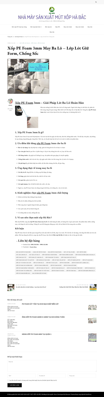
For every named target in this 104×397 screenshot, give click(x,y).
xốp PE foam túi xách (58, 270)
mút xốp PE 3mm (81, 252)
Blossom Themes (70, 394)
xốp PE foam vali (71, 270)
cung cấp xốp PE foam (39, 252)
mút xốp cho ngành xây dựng (13, 340)
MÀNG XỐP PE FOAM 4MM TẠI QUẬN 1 (36, 334)
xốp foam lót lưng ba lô (36, 257)
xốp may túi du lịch (51, 262)
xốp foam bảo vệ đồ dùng (49, 254)
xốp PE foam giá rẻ (56, 265)
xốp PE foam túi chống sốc (24, 270)
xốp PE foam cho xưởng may (24, 265)
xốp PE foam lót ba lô (42, 268)
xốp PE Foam (43, 143)
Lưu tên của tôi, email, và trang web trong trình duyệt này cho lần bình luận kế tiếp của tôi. (33, 380)
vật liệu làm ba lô (21, 254)
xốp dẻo (9, 326)
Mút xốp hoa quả (12, 342)
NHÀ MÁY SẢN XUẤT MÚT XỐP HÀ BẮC (52, 17)
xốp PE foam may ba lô (58, 268)
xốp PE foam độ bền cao (23, 273)
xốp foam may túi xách (52, 257)
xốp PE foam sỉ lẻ (90, 268)
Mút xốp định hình (35, 27)
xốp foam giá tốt (21, 257)
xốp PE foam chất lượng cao (80, 262)
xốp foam (34, 43)
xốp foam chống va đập (66, 254)
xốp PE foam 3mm (64, 262)
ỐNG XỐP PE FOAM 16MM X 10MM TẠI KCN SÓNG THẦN (43, 317)
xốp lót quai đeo (88, 260)
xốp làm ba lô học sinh (43, 260)
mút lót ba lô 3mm (69, 252)
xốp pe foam (41, 43)
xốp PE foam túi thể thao (41, 270)
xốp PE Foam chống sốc (41, 265)
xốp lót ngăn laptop (74, 260)
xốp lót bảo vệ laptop (58, 260)
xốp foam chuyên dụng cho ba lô (85, 254)
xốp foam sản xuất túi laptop (25, 260)
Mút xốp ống (11, 319)
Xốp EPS (57, 27)
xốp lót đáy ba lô (38, 262)
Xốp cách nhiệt (68, 27)
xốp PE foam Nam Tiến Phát (75, 268)
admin (10, 105)
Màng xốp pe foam (12, 306)
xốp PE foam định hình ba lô (86, 270)
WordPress (88, 394)
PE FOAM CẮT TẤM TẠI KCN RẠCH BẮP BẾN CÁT (40, 304)
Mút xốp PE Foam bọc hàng (19, 27)
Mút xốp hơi (48, 27)
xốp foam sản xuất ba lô (68, 257)
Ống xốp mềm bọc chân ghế (12, 323)
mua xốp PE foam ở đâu (54, 252)
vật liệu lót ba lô (34, 254)
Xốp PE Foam (24, 102)
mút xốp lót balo (25, 43)
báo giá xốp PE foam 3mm (23, 252)
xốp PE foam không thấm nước (25, 268)
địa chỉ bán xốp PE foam (39, 273)
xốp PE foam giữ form (70, 265)
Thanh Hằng (33, 247)
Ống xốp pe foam (12, 325)
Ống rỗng (10, 321)
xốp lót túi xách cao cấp (23, 262)
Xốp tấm (90, 27)
